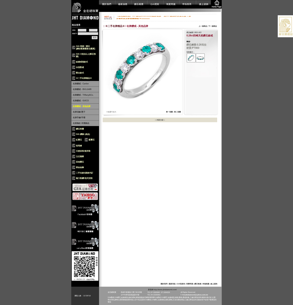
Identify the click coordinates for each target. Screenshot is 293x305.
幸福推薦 (206, 284)
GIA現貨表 (181, 284)
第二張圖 (177, 112)
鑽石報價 (198, 284)
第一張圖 (169, 112)
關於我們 (164, 284)
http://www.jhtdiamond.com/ (165, 289)
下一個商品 (212, 26)
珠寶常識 (190, 284)
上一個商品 (203, 26)
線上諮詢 (214, 284)
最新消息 (172, 284)
